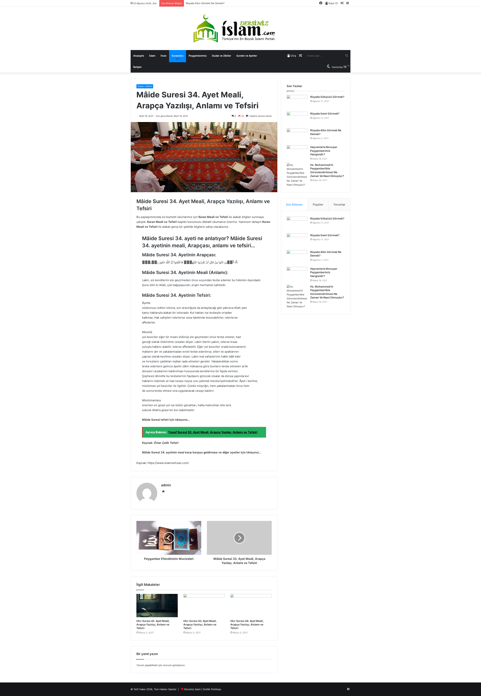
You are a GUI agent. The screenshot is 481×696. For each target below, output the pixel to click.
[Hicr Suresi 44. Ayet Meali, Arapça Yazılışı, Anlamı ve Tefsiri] (251, 605)
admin (166, 485)
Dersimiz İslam (192, 689)
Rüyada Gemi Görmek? (325, 113)
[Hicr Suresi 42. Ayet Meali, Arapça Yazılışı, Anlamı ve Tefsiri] (157, 605)
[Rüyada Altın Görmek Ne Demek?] (297, 135)
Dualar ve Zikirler (221, 55)
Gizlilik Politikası (212, 689)
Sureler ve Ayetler (246, 55)
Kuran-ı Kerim (145, 86)
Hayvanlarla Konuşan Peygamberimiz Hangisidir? (323, 150)
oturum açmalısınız (174, 665)
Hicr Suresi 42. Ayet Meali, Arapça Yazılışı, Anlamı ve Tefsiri (153, 624)
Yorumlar (339, 204)
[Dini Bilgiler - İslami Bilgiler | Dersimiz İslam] (240, 28)
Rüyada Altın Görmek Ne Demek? (205, 3)
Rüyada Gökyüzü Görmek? (327, 96)
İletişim (137, 66)
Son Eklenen (294, 204)
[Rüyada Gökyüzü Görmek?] (297, 102)
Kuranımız (177, 55)
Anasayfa (138, 55)
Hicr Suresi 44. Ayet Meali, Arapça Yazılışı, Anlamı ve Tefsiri (247, 624)
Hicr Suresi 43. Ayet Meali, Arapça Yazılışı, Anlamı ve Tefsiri (200, 624)
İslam (152, 55)
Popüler (318, 204)
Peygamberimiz (198, 55)
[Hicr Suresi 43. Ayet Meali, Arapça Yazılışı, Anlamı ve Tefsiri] (204, 605)
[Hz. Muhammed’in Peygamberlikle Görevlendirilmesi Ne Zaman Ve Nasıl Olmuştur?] (297, 175)
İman (163, 55)
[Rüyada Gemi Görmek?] (297, 119)
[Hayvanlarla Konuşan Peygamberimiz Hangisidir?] (297, 152)
